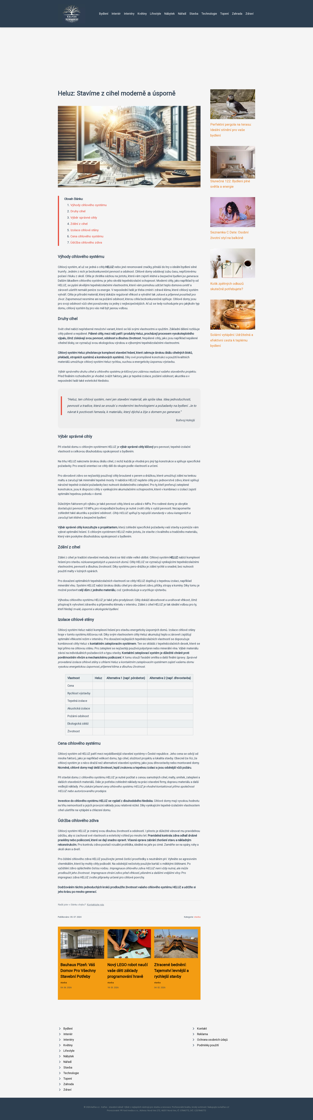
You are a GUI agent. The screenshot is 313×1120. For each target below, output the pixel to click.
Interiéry (129, 13)
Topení (224, 13)
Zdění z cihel (79, 224)
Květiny (142, 13)
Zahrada (237, 13)
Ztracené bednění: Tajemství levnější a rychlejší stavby (171, 970)
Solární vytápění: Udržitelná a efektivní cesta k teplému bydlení (231, 340)
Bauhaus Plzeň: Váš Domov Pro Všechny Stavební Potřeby (78, 970)
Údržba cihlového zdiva (86, 242)
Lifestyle (155, 13)
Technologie (209, 13)
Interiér (116, 13)
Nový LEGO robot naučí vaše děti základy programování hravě (127, 970)
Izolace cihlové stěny (84, 230)
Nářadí (182, 13)
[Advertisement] (156, 52)
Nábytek (169, 13)
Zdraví (249, 13)
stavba (197, 917)
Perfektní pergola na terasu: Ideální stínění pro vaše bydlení (230, 130)
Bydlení (103, 13)
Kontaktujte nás (95, 904)
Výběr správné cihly (83, 217)
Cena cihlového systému (86, 236)
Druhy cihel (77, 211)
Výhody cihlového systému (88, 205)
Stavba (193, 13)
